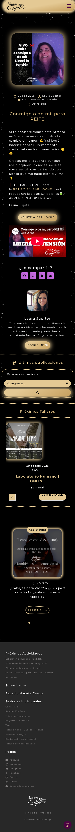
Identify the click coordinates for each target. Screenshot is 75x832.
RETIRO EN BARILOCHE (32, 189)
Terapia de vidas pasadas (20, 743)
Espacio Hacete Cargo (24, 693)
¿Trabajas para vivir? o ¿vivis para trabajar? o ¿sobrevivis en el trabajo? (37, 592)
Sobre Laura (15, 685)
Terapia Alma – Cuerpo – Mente (24, 729)
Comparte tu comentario (39, 99)
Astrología (39, 103)
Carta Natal (12, 706)
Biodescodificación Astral (20, 739)
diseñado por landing (37, 819)
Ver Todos (11, 677)
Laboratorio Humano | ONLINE (23, 659)
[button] (24, 275)
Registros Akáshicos (17, 720)
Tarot (8, 725)
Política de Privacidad (38, 813)
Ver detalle (52, 495)
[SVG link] (16, 6)
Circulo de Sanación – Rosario (23, 668)
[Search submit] (37, 393)
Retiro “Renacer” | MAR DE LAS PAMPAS (29, 672)
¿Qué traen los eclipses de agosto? (26, 663)
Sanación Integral (16, 734)
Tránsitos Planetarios (17, 716)
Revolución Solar (15, 711)
